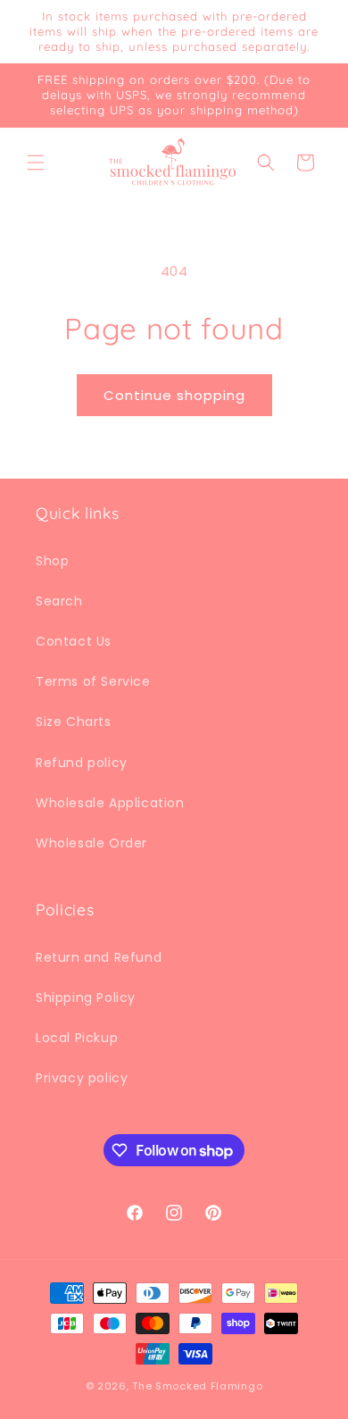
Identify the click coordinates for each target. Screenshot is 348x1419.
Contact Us (74, 641)
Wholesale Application (110, 803)
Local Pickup (77, 1038)
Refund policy (82, 763)
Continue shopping (174, 395)
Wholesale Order (91, 843)
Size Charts (74, 721)
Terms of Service (93, 681)
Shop (52, 561)
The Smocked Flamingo (197, 1386)
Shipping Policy (86, 997)
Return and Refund (99, 957)
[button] (35, 162)
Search (59, 601)
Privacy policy (82, 1078)
